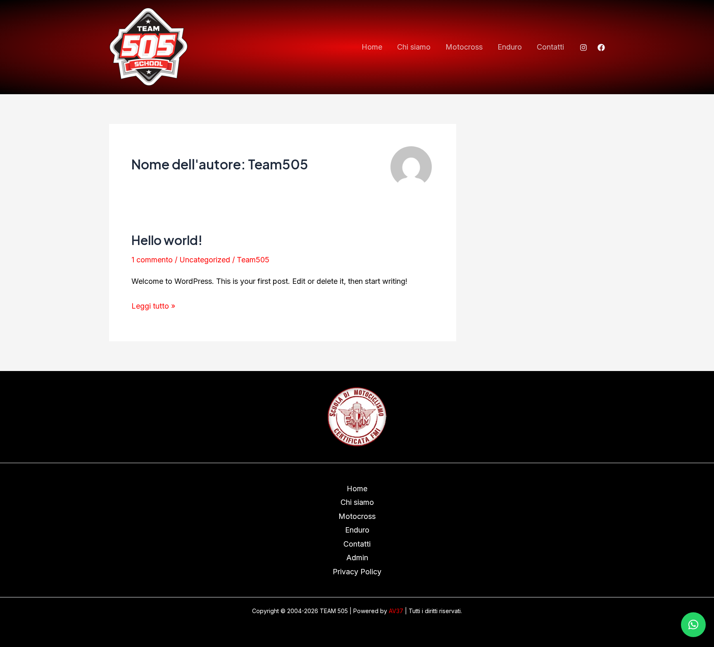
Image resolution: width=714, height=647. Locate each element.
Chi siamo (414, 47)
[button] (693, 624)
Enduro (509, 47)
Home (372, 47)
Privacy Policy (357, 571)
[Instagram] (583, 47)
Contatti (550, 47)
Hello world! (166, 240)
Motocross (464, 47)
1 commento (152, 259)
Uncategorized (204, 259)
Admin (357, 557)
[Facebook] (601, 47)
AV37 (396, 610)
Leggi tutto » (153, 304)
